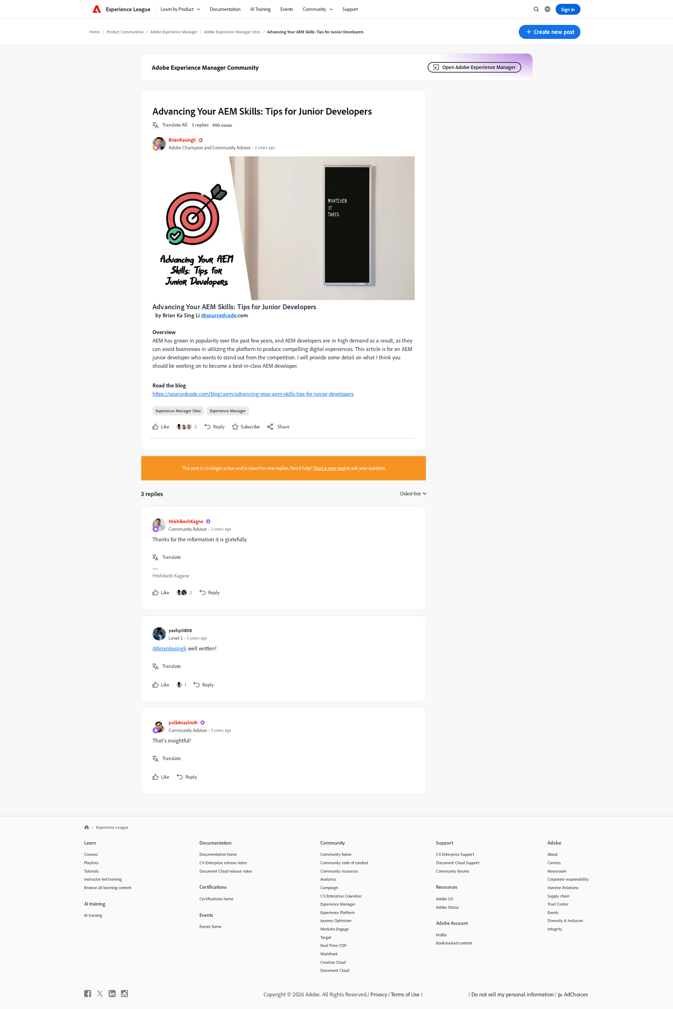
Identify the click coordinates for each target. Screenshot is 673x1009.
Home (94, 31)
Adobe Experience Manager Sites (232, 31)
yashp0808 (180, 630)
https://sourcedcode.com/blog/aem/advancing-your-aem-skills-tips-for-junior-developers (253, 393)
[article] (282, 558)
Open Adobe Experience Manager (479, 67)
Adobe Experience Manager (173, 31)
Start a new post (329, 468)
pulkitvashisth (183, 722)
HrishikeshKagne (186, 521)
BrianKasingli (182, 140)
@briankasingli (169, 648)
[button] (549, 32)
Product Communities (125, 31)
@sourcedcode (219, 315)
